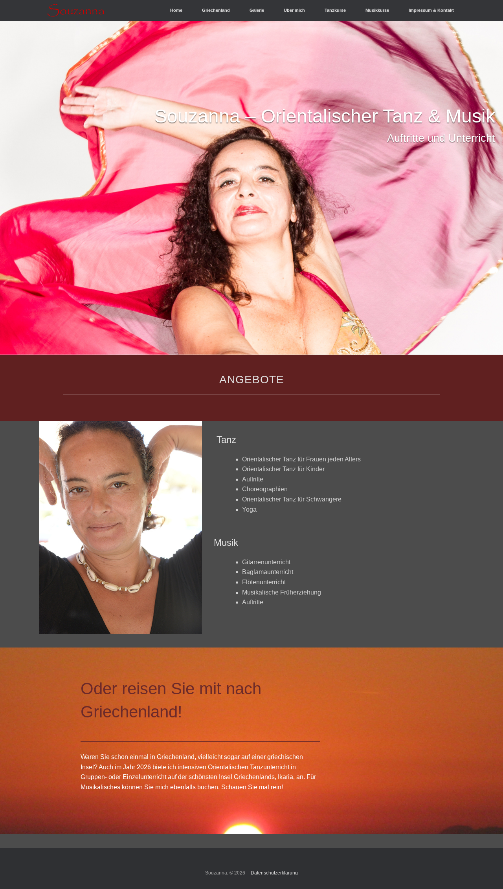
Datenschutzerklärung (274, 873)
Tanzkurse (335, 10)
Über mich (294, 10)
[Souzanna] (76, 10)
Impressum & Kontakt (431, 10)
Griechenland (216, 10)
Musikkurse (377, 10)
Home (176, 10)
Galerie (257, 10)
